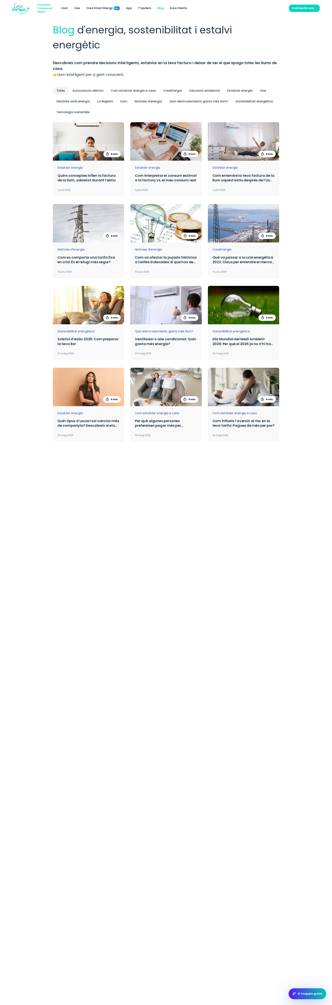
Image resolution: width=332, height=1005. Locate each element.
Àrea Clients (178, 8)
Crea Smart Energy (99, 8)
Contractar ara (303, 8)
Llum (64, 8)
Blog (160, 8)
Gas (77, 8)
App (129, 8)
